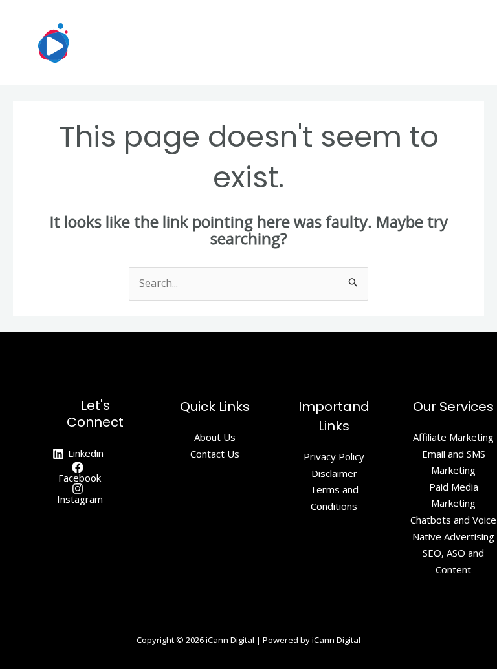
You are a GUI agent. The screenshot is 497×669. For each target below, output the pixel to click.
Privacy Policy (334, 456)
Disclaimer (334, 473)
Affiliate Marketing (453, 436)
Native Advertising (453, 536)
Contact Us (214, 453)
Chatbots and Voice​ (453, 519)
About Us (215, 436)
